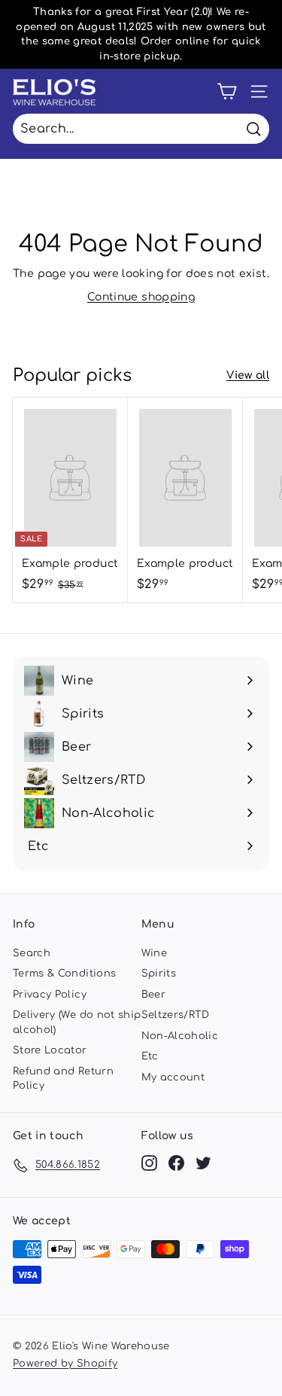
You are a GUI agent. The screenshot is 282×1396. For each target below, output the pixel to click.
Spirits (158, 973)
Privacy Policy (49, 994)
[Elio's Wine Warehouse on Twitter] (203, 1163)
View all (247, 375)
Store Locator (50, 1050)
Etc (150, 1056)
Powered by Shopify (65, 1363)
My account (173, 1077)
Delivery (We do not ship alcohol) (77, 1022)
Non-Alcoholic (180, 1036)
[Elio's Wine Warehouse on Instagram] (149, 1163)
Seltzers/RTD (175, 1015)
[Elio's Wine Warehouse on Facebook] (176, 1163)
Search (31, 953)
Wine (154, 953)
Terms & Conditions (64, 973)
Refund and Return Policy (63, 1079)
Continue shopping (141, 297)
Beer (153, 994)
